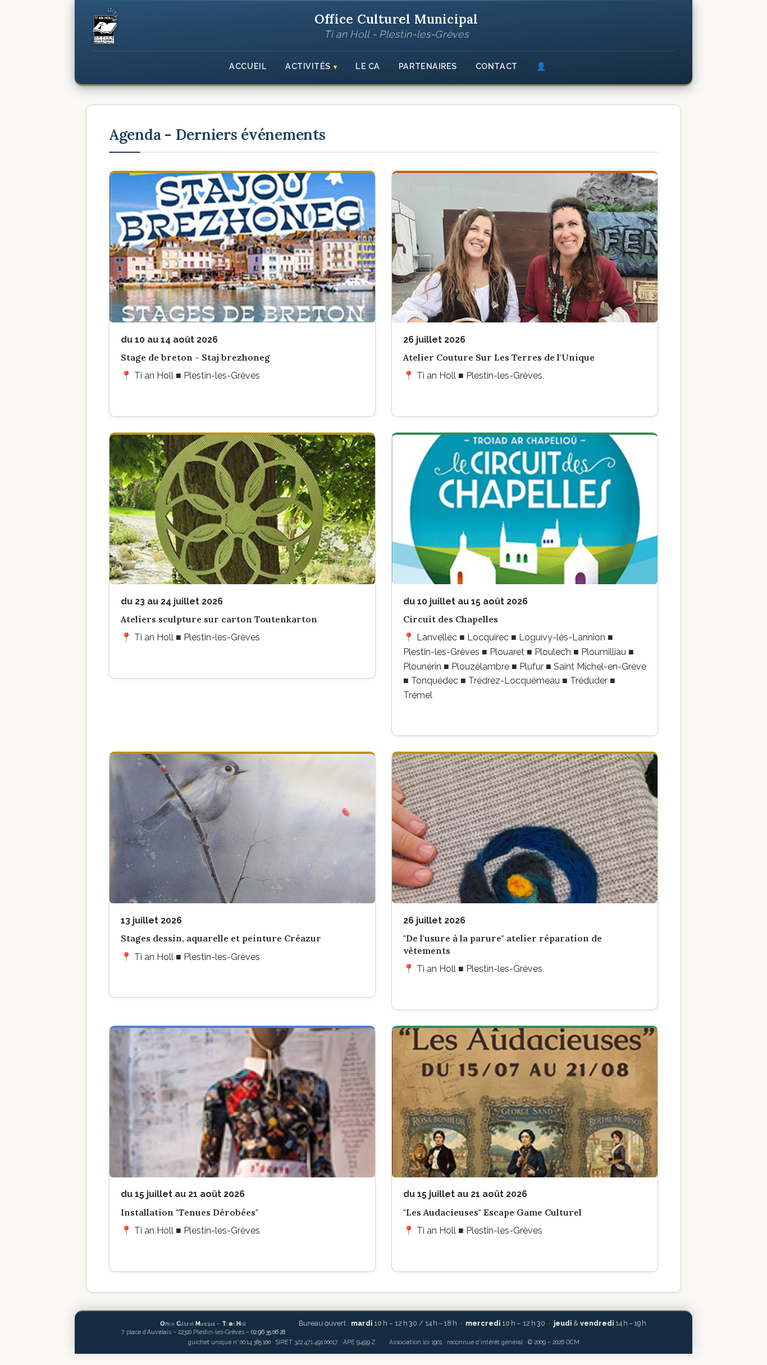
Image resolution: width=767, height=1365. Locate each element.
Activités (308, 66)
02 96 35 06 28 (268, 1331)
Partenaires (428, 66)
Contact (497, 66)
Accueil (248, 66)
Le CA (367, 66)
